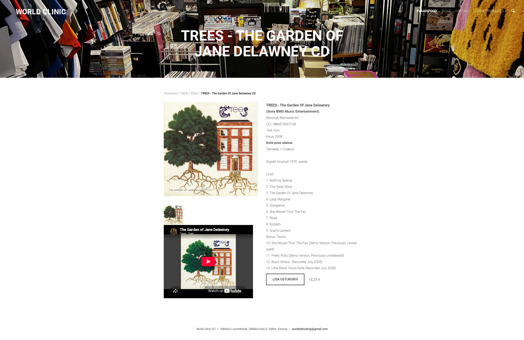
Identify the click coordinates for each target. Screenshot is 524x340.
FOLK (194, 93)
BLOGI (446, 11)
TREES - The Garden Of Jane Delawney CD (228, 93)
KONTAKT (462, 11)
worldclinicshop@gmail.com (310, 329)
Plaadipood (427, 11)
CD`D (184, 93)
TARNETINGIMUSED (489, 11)
